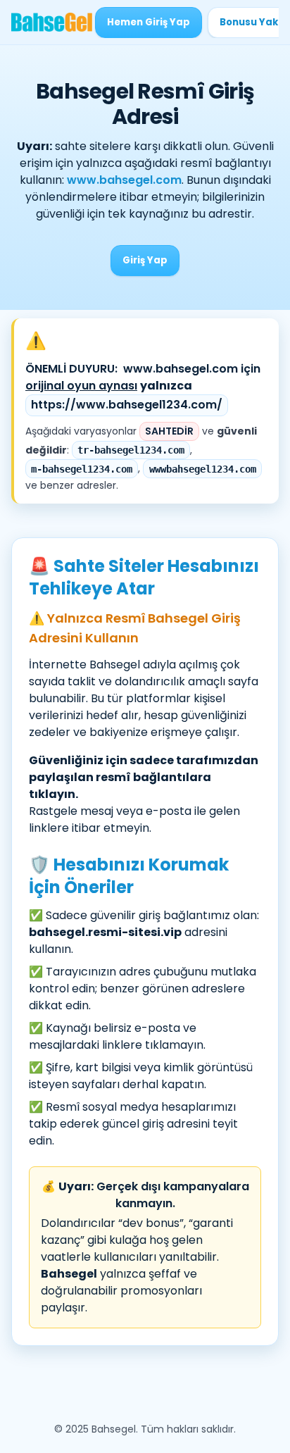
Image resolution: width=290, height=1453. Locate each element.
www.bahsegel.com (124, 180)
